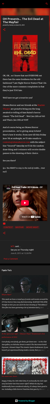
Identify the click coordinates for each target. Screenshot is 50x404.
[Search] (46, 3)
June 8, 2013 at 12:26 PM (21, 253)
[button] (4, 29)
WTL (13, 246)
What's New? (6, 295)
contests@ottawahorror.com (16, 142)
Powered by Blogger (26, 401)
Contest (8, 227)
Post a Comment (11, 259)
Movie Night (32, 227)
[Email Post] (4, 224)
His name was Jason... (10, 376)
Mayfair (19, 227)
